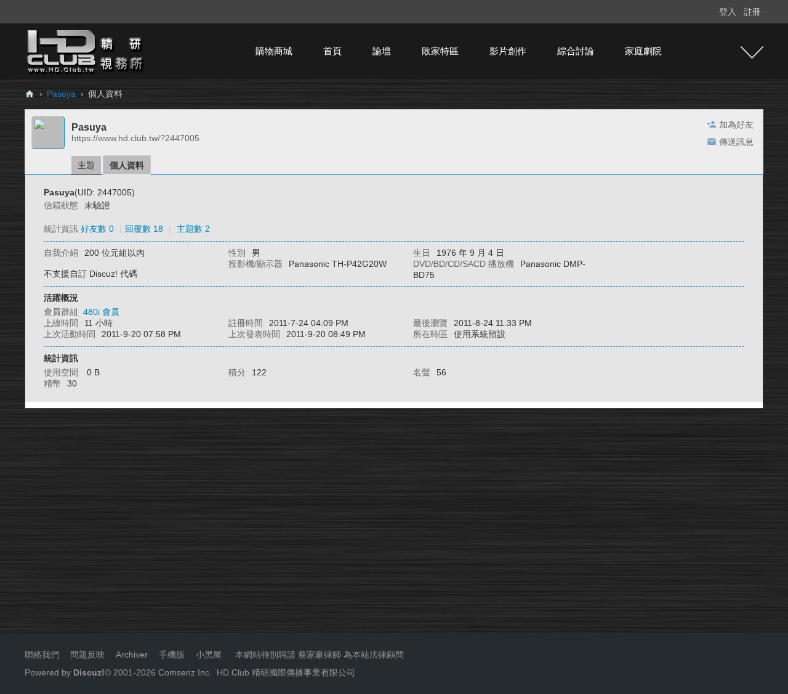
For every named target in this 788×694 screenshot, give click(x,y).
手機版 (172, 654)
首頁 (332, 51)
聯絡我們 (42, 654)
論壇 (381, 51)
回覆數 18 (144, 229)
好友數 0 (97, 229)
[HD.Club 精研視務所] (86, 50)
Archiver (132, 654)
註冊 (752, 12)
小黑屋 (209, 654)
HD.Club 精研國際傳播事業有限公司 (286, 672)
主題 (86, 165)
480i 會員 (101, 312)
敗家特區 (440, 51)
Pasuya (61, 94)
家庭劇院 (643, 51)
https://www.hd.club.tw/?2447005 (135, 138)
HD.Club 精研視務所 (29, 94)
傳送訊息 (736, 142)
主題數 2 (193, 229)
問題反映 (86, 654)
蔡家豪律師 (319, 654)
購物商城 (273, 51)
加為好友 (736, 124)
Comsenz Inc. (184, 672)
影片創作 (507, 51)
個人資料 (127, 165)
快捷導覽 (752, 52)
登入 (727, 12)
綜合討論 (575, 51)
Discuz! (89, 672)
